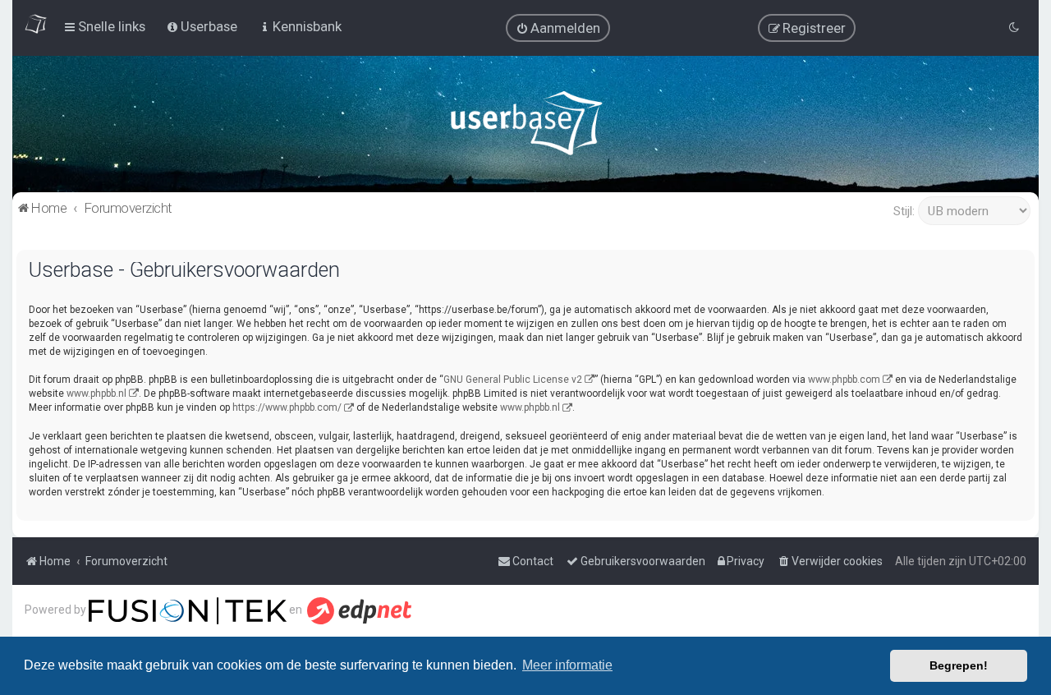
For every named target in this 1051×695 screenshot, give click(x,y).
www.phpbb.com (844, 379)
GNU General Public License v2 (512, 379)
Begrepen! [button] (958, 665)
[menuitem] (558, 28)
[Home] (526, 127)
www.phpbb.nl (96, 393)
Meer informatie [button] (567, 665)
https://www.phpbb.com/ (287, 407)
